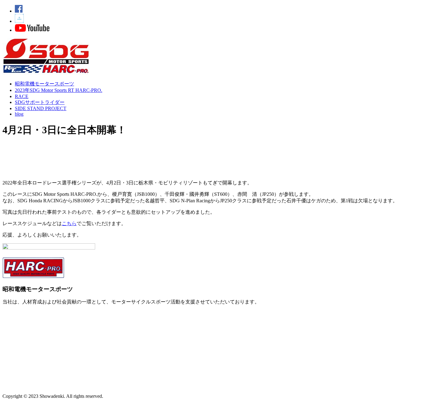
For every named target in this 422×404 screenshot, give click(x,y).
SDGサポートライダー (40, 102)
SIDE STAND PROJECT (40, 108)
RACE (21, 96)
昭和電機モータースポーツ (44, 83)
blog (19, 114)
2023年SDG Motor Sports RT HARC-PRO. (58, 90)
